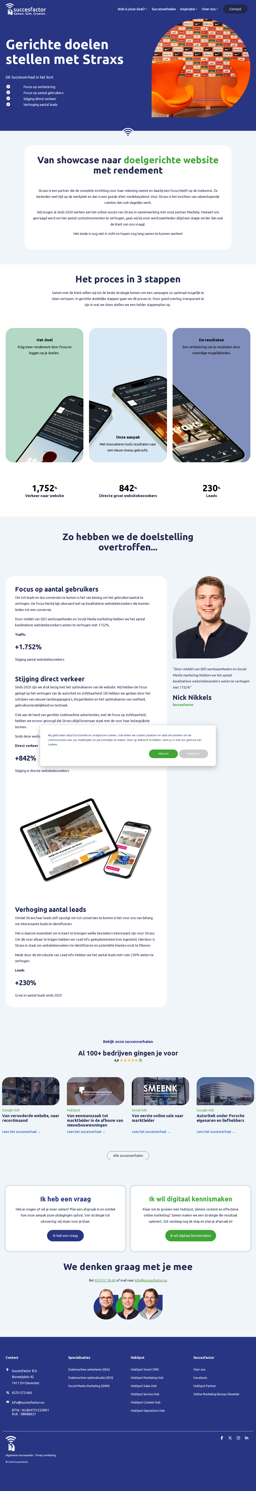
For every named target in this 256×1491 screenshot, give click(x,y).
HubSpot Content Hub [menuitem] (145, 1402)
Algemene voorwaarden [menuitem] (20, 1455)
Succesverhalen (164, 9)
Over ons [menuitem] (199, 1369)
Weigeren (194, 753)
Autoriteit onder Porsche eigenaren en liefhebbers (220, 1118)
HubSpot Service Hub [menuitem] (145, 1394)
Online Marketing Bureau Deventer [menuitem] (216, 1394)
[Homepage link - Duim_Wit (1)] (11, 1449)
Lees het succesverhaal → (21, 1131)
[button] (222, 1438)
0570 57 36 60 (105, 1280)
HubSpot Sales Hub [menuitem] (144, 1386)
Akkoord (163, 753)
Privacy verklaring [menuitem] (45, 1455)
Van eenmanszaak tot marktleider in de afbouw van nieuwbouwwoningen (95, 1120)
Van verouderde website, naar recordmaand (30, 1118)
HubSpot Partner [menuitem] (204, 1386)
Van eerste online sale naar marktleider (157, 1118)
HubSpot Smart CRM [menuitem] (145, 1369)
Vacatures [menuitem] (200, 1377)
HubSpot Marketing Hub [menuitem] (147, 1377)
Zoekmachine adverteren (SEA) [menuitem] (89, 1369)
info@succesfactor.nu (151, 1280)
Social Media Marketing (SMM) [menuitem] (89, 1386)
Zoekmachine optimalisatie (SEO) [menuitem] (90, 1377)
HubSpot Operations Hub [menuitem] (148, 1410)
